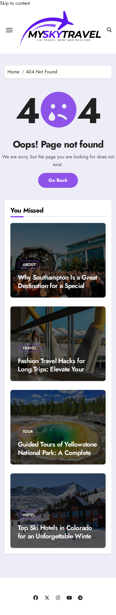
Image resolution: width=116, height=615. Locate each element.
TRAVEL (30, 348)
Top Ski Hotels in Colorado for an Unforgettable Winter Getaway (56, 536)
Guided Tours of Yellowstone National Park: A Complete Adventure (57, 452)
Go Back (58, 180)
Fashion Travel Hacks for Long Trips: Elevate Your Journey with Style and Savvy (57, 369)
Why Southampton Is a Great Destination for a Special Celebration (57, 285)
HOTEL (29, 515)
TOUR (28, 431)
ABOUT (29, 264)
